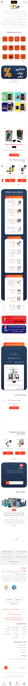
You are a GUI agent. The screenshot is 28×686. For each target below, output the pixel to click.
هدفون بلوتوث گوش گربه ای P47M (16, 385)
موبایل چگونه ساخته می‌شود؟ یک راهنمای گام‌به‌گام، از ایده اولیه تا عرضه (14, 512)
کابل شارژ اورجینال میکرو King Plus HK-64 (11, 228)
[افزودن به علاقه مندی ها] (4, 131)
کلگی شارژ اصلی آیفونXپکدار (12, 290)
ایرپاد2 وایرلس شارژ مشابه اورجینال (11, 267)
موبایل (14, 507)
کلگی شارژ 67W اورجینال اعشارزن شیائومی (11, 306)
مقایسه (4, 128)
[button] (14, 155)
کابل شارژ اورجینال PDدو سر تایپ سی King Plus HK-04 (11, 220)
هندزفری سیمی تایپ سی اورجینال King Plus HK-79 (8, 449)
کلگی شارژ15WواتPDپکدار (11, 297)
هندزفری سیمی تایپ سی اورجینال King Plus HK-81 (20, 449)
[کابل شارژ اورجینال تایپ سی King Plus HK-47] (18, 203)
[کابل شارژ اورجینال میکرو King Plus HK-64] (18, 229)
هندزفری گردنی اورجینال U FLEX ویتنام (12, 243)
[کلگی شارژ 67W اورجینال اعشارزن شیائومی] (18, 307)
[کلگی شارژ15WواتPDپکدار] (18, 299)
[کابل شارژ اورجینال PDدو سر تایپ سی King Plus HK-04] (18, 221)
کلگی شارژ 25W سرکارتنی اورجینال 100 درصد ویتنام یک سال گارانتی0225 (11, 282)
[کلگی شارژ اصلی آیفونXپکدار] (18, 291)
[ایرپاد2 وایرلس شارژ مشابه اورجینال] (18, 268)
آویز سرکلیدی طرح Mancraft (14, 403)
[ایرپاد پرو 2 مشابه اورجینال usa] (18, 261)
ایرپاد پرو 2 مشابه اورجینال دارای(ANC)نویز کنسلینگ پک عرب (11, 252)
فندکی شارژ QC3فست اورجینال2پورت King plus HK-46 (14, 150)
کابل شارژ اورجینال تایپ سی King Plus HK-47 (11, 202)
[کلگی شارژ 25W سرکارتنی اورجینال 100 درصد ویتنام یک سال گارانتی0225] (18, 283)
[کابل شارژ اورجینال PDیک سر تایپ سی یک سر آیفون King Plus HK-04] (18, 212)
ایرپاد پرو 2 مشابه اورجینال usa (11, 260)
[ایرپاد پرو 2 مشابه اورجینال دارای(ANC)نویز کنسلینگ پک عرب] (18, 253)
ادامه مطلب (14, 524)
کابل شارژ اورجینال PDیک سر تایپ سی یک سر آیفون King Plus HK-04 (11, 211)
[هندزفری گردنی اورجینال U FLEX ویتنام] (18, 244)
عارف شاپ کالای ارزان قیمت (14, 344)
